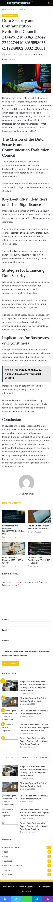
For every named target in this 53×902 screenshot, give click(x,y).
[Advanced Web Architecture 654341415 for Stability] (39, 548)
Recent (25, 757)
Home (7, 9)
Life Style (8, 874)
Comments (41, 757)
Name (5, 619)
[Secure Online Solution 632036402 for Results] (39, 516)
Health (7, 870)
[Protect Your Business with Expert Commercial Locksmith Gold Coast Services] (10, 742)
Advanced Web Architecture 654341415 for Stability (39, 560)
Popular (10, 757)
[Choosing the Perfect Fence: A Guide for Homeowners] (10, 715)
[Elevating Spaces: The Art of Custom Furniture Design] (10, 702)
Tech (6, 852)
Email (5, 630)
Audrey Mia (10, 55)
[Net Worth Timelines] (18, 3)
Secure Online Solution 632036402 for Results (38, 527)
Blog (6, 856)
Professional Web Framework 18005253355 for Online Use (13, 529)
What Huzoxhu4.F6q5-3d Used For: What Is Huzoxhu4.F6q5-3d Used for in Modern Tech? (34, 727)
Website (5, 641)
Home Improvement (13, 865)
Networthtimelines (19, 9)
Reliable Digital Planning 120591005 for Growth (13, 560)
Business (8, 861)
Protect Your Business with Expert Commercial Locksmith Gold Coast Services (34, 741)
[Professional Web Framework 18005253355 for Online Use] (13, 516)
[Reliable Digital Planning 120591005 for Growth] (13, 548)
